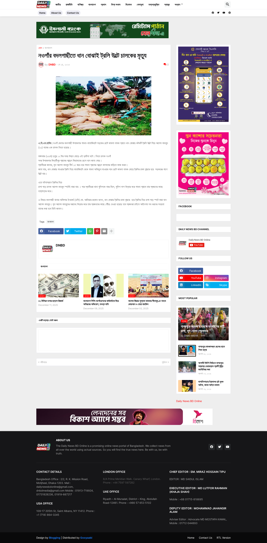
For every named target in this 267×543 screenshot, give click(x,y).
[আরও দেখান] (111, 231)
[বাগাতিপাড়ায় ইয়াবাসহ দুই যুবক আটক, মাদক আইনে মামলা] (187, 386)
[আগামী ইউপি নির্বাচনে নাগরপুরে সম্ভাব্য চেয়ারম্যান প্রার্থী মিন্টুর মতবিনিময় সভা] (187, 367)
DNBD (60, 245)
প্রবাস (103, 4)
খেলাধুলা (140, 4)
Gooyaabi (86, 537)
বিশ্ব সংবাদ (115, 4)
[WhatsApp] (90, 231)
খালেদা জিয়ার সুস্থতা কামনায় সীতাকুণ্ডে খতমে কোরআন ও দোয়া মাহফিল (147, 302)
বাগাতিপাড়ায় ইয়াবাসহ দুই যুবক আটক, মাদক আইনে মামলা (210, 383)
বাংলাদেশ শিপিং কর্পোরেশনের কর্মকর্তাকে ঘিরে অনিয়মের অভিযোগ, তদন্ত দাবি (101, 302)
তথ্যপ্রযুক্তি (154, 4)
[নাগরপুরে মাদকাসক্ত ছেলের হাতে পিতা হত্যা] (187, 351)
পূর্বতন (164, 362)
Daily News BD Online (189, 401)
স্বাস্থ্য (167, 4)
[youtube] (224, 12)
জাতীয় (58, 4)
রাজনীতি (69, 4)
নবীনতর (43, 362)
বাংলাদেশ (92, 4)
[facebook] (213, 12)
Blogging (54, 537)
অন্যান (177, 4)
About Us (56, 12)
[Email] (104, 231)
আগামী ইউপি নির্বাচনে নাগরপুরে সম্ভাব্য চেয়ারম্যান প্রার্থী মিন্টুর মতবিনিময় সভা (210, 366)
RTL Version (224, 537)
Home (42, 12)
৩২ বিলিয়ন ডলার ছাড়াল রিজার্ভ (50, 300)
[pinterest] (229, 12)
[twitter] (218, 12)
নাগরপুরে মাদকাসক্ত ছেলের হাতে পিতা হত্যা (211, 348)
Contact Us (73, 12)
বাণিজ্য (80, 4)
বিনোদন (129, 4)
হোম (40, 48)
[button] (227, 4)
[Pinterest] (97, 231)
